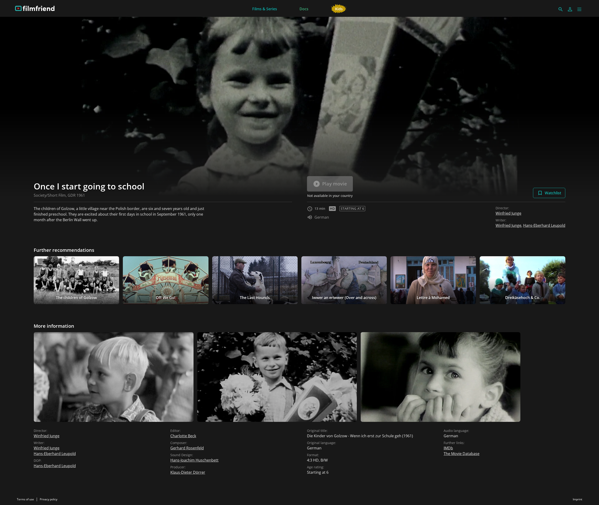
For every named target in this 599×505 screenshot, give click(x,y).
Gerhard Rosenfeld (187, 448)
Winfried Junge (508, 213)
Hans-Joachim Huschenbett (194, 460)
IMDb (448, 448)
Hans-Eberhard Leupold (544, 225)
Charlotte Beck (183, 435)
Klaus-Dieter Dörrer (187, 472)
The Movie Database (461, 453)
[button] (579, 9)
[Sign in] (570, 9)
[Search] (560, 9)
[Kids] (339, 8)
